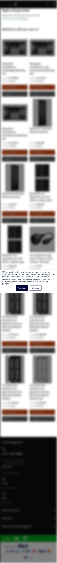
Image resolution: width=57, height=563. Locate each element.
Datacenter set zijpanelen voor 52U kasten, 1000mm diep (13, 258)
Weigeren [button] (35, 288)
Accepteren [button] (22, 288)
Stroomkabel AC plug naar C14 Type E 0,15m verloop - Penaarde (41, 258)
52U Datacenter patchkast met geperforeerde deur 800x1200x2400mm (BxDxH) (12, 323)
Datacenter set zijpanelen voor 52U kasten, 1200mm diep (40, 197)
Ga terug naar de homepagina (15, 18)
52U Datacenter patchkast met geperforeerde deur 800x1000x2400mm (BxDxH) (40, 323)
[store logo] (16, 3)
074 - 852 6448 (12, 454)
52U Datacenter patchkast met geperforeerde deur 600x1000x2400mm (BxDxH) (12, 392)
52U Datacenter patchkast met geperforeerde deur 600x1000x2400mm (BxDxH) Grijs (40, 392)
